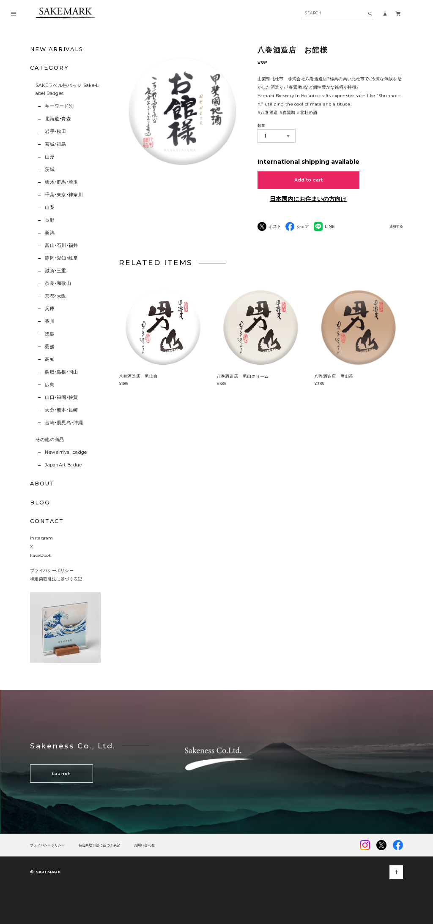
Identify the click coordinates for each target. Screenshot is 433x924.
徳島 (50, 334)
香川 (50, 321)
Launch (61, 773)
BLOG (40, 502)
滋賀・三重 (55, 271)
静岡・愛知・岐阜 (61, 258)
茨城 (50, 169)
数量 (262, 125)
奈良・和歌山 (58, 283)
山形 (50, 157)
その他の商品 (50, 439)
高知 (50, 359)
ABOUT (42, 483)
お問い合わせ (144, 845)
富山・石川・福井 (61, 245)
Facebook (40, 555)
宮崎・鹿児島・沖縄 (64, 422)
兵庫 (50, 309)
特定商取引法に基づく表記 (56, 578)
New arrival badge (66, 452)
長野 (50, 220)
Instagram (41, 537)
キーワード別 (59, 106)
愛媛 (50, 347)
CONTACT (46, 521)
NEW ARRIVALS (56, 49)
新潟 (50, 233)
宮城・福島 (55, 144)
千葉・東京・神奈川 (64, 195)
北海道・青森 (58, 119)
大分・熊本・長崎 (61, 410)
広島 (50, 384)
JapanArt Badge (63, 465)
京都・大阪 (55, 296)
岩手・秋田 (55, 131)
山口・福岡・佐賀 (61, 397)
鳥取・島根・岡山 (61, 372)
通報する (396, 226)
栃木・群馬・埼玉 (61, 182)
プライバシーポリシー (52, 570)
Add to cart (308, 180)
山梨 (50, 207)
